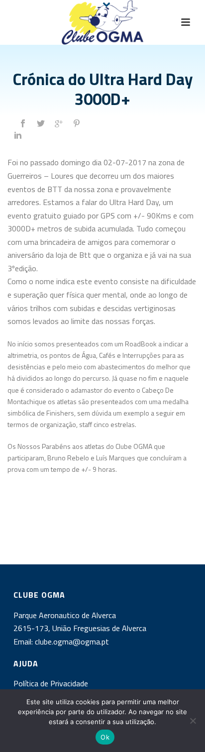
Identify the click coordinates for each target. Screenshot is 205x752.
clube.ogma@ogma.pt (73, 641)
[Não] (193, 721)
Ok (105, 737)
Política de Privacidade (50, 683)
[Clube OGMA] (102, 22)
